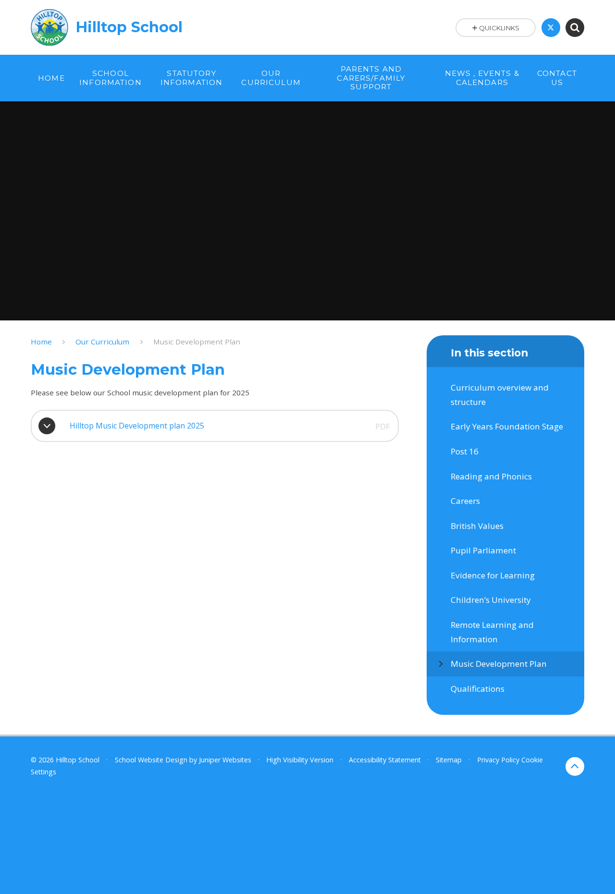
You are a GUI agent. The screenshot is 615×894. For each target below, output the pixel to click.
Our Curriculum (102, 341)
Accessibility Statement (385, 759)
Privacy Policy (498, 759)
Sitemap (449, 759)
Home (41, 341)
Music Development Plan (196, 341)
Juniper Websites (225, 759)
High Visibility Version (299, 759)
